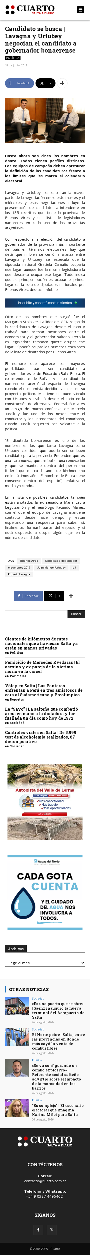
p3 (74, 567)
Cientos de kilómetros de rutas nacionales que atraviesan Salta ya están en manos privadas (41, 643)
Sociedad (17, 723)
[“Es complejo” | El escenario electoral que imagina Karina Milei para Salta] (17, 1108)
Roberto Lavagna (19, 574)
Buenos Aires (29, 560)
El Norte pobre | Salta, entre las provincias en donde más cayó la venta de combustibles (58, 1041)
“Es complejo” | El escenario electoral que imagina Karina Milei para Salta (58, 1110)
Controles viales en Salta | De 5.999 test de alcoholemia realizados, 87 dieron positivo (40, 737)
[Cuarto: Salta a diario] (33, 10)
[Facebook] (38, 1230)
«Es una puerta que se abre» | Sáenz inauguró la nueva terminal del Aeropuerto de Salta (58, 1010)
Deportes (17, 699)
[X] (52, 1230)
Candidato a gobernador (61, 560)
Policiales (18, 676)
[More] (62, 83)
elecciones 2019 (19, 567)
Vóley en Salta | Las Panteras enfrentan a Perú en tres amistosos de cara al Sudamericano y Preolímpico (43, 690)
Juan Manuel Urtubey (51, 567)
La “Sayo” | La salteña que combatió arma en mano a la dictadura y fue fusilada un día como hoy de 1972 (41, 713)
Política (12, 58)
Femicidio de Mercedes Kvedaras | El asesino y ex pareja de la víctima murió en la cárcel (42, 667)
